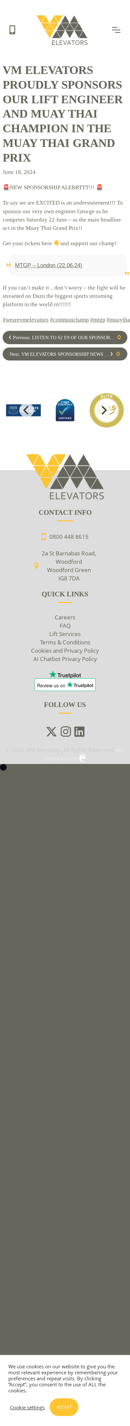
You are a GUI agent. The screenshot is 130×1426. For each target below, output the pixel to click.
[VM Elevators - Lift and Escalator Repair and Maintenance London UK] (63, 17)
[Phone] (12, 29)
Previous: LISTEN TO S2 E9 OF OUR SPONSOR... (63, 337)
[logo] (65, 410)
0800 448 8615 (69, 536)
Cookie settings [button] (27, 1407)
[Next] (103, 410)
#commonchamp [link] (69, 320)
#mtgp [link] (97, 320)
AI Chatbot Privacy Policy (65, 659)
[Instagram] (66, 732)
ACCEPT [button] (64, 1407)
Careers (65, 617)
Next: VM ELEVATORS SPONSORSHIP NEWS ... (60, 354)
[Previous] (26, 410)
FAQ (65, 625)
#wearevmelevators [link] (26, 320)
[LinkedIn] (79, 732)
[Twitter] (51, 732)
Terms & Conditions (65, 642)
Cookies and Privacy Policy (65, 650)
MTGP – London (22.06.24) (48, 265)
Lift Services (65, 634)
